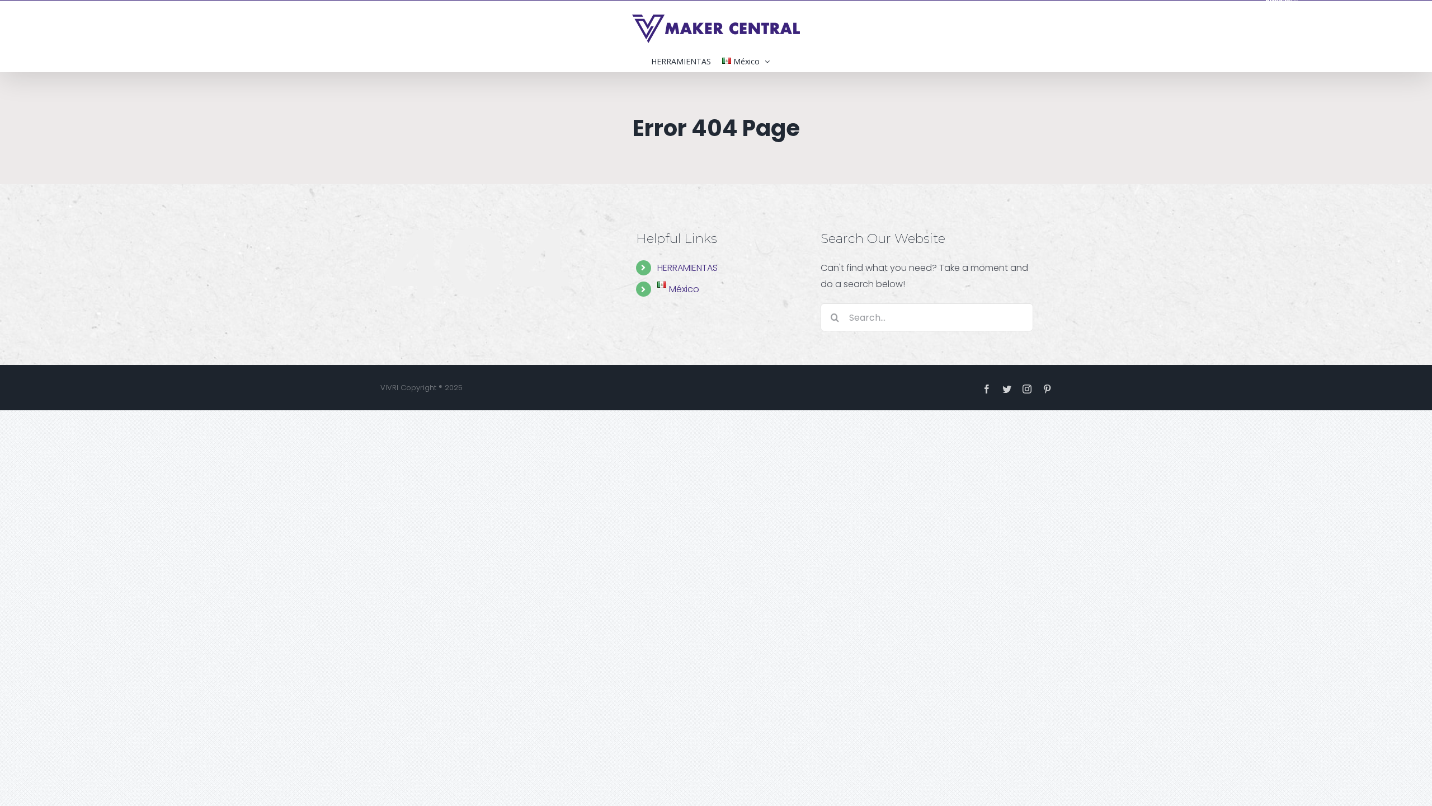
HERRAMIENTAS (687, 267)
